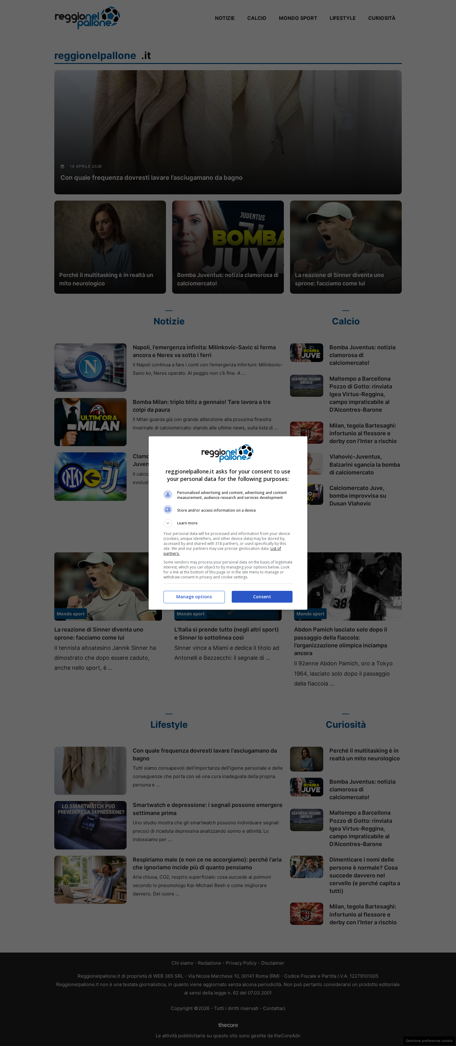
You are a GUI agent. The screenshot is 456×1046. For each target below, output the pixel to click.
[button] (228, 523)
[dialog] (228, 523)
